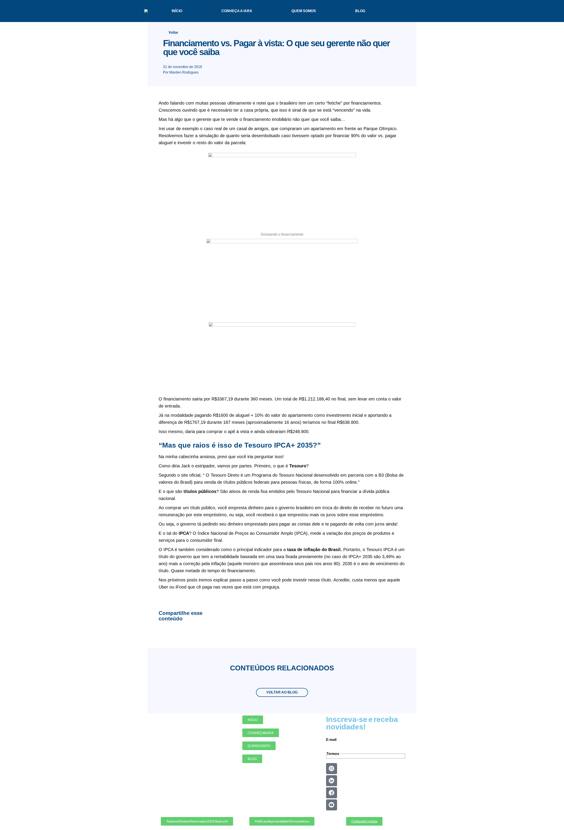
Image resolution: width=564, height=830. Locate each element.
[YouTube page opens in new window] (409, 11)
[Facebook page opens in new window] (401, 11)
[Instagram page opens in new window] (417, 11)
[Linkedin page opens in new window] (393, 11)
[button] (197, 821)
